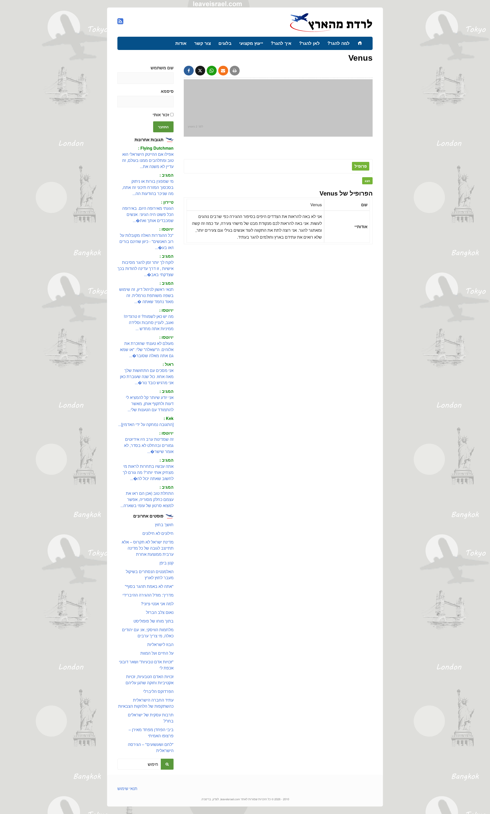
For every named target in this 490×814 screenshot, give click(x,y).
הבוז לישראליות (160, 644)
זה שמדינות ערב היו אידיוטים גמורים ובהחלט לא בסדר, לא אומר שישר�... (149, 445)
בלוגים (224, 43)
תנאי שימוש (127, 788)
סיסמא (167, 91)
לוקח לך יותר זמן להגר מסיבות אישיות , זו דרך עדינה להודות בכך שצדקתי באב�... (145, 268)
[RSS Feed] (120, 21)
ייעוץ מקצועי (251, 43)
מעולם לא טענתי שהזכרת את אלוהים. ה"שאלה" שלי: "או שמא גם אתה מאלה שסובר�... (147, 349)
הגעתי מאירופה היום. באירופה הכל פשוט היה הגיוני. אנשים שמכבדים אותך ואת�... (148, 214)
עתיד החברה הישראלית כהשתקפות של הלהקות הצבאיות (146, 703)
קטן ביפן (167, 563)
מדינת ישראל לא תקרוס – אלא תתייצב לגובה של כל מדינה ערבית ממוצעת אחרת (148, 548)
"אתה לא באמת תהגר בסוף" (149, 586)
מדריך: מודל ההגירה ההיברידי (148, 595)
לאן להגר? (309, 43)
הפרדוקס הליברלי (158, 691)
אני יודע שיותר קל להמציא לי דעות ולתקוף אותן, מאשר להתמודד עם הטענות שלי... (150, 403)
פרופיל (360, 166)
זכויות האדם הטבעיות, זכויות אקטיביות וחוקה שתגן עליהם (150, 680)
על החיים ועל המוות (157, 653)
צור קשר (202, 43)
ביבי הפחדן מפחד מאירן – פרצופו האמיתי (151, 733)
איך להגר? (281, 43)
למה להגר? (338, 43)
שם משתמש (162, 68)
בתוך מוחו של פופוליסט (153, 621)
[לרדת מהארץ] (331, 31)
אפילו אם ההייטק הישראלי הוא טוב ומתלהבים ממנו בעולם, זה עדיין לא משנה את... (148, 160)
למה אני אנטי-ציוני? (157, 603)
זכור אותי (161, 115)
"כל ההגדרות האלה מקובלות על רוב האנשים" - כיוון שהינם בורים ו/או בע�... (146, 241)
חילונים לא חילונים (158, 533)
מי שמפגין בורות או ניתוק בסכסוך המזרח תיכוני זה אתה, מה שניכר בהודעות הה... (148, 187)
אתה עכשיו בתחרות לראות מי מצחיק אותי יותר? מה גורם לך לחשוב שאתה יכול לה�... (148, 472)
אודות (181, 43)
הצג (367, 180)
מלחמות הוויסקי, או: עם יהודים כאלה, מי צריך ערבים (148, 633)
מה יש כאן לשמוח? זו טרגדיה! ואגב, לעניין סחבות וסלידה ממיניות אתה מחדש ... (149, 322)
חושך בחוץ (164, 524)
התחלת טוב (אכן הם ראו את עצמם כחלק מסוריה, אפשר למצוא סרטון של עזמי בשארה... (147, 499)
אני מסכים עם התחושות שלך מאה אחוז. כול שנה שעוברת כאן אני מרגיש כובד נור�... (147, 376)
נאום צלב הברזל (160, 612)
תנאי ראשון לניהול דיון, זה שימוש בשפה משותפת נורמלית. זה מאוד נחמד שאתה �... (146, 295)
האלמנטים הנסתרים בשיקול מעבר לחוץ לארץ (150, 574)
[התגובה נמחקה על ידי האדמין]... (146, 424)
